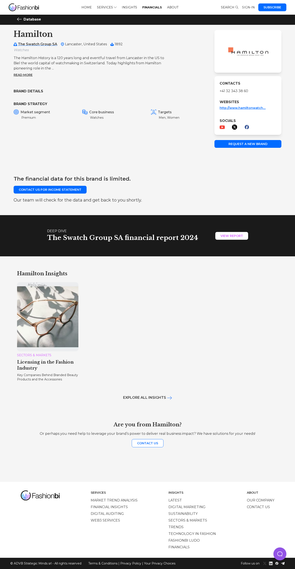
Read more (23, 75)
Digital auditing (107, 514)
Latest (175, 500)
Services (105, 7)
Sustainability (183, 514)
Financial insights (109, 507)
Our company (260, 500)
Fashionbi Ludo (184, 540)
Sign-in (248, 7)
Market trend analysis (114, 500)
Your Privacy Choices (159, 563)
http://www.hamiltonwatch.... (243, 108)
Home (86, 7)
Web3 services (105, 520)
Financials (152, 7)
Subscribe (272, 7)
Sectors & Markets (187, 520)
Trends (176, 527)
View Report (231, 236)
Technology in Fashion (192, 534)
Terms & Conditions (102, 563)
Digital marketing (187, 507)
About (172, 7)
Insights (129, 7)
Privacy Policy (130, 563)
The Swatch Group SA (37, 44)
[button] (279, 553)
